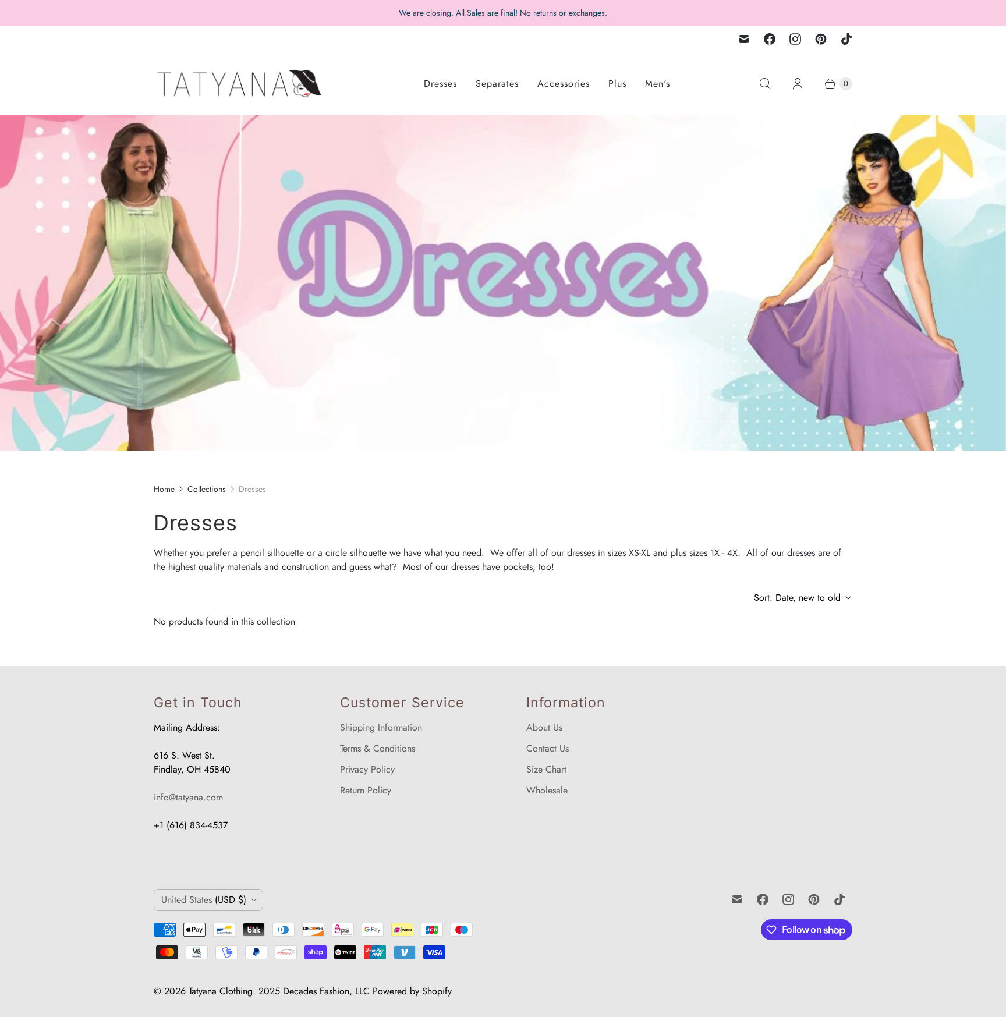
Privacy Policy (367, 769)
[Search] (765, 84)
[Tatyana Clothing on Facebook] (769, 39)
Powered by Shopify (412, 991)
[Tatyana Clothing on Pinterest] (821, 39)
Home (164, 489)
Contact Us (547, 748)
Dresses (440, 83)
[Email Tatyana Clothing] (744, 39)
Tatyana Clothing (221, 991)
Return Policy (365, 790)
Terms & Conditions (377, 748)
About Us (544, 727)
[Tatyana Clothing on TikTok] (846, 39)
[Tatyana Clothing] (241, 83)
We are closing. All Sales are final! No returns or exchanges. (503, 13)
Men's (657, 83)
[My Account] (797, 84)
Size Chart (546, 769)
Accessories (563, 83)
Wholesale (547, 790)
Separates (497, 83)
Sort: (797, 597)
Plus (617, 83)
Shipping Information (381, 727)
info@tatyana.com (188, 797)
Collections (206, 489)
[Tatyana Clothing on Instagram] (795, 39)
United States (203, 899)
